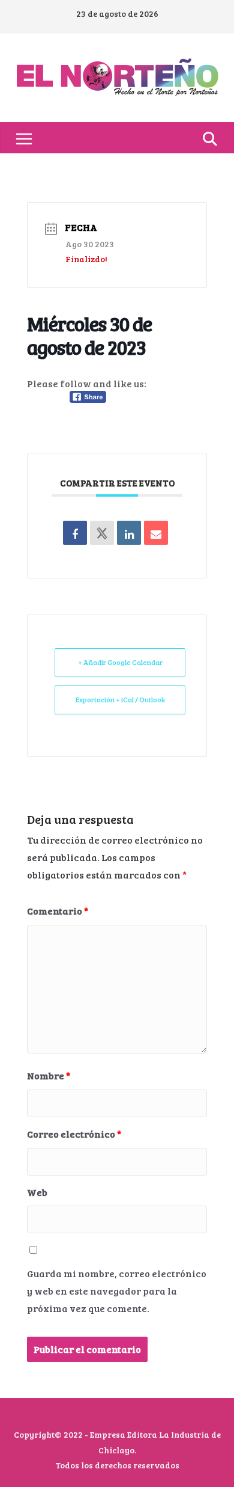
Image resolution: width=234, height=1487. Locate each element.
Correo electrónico (74, 1133)
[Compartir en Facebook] (75, 533)
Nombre (48, 1075)
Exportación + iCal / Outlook (120, 699)
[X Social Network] (102, 533)
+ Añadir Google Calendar (120, 662)
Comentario (57, 910)
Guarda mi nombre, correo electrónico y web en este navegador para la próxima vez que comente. (116, 1290)
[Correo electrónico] (156, 533)
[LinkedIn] (129, 533)
